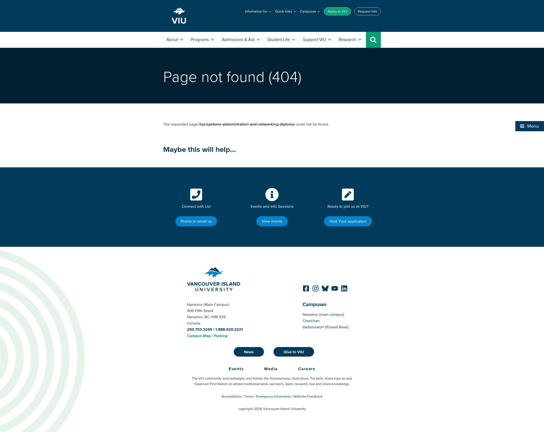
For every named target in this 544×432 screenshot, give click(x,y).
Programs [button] (200, 39)
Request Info (367, 11)
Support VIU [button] (315, 39)
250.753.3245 (199, 329)
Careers (307, 368)
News (249, 352)
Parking (221, 335)
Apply (337, 11)
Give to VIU (294, 352)
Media (271, 368)
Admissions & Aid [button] (239, 39)
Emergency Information (273, 396)
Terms (249, 396)
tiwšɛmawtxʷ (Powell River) (325, 327)
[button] (529, 126)
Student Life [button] (279, 39)
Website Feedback (308, 396)
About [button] (172, 39)
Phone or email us (196, 221)
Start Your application (348, 221)
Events (236, 368)
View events (272, 221)
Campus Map (199, 335)
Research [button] (348, 39)
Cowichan (311, 320)
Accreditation (232, 396)
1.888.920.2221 (229, 329)
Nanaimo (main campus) (323, 314)
